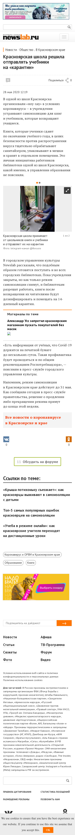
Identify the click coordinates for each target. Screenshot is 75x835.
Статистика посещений (55, 791)
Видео (46, 659)
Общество (26, 50)
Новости (11, 50)
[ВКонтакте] (32, 812)
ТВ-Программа (53, 644)
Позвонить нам (50, 799)
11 (8, 80)
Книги (30, 563)
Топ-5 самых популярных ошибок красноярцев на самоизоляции (31, 513)
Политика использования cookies (22, 680)
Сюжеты (10, 652)
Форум (46, 652)
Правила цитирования (17, 791)
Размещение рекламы (16, 799)
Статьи (8, 644)
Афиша (46, 637)
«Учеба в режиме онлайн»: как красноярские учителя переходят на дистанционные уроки (31, 530)
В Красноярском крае (50, 50)
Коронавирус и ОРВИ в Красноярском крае (32, 554)
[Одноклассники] (66, 812)
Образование (13, 563)
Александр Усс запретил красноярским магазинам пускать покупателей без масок (37, 325)
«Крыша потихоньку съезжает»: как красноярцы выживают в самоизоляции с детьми (36, 494)
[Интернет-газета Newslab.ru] (21, 37)
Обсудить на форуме (40, 461)
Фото (7, 659)
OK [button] (48, 830)
